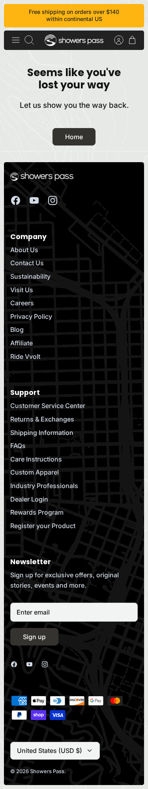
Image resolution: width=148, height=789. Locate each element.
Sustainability (30, 276)
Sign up (34, 637)
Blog (17, 329)
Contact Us (27, 263)
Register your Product (42, 526)
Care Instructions (36, 459)
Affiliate (21, 343)
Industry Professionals (44, 486)
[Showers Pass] (74, 40)
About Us (24, 250)
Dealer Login (29, 499)
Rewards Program (37, 512)
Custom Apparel (34, 472)
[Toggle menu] (15, 40)
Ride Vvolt (25, 356)
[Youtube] (34, 200)
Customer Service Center (47, 406)
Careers (22, 303)
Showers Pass (47, 771)
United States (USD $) (49, 751)
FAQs (18, 446)
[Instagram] (52, 200)
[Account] (115, 40)
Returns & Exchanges (42, 419)
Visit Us (21, 290)
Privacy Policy (31, 316)
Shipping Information (41, 433)
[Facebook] (15, 200)
